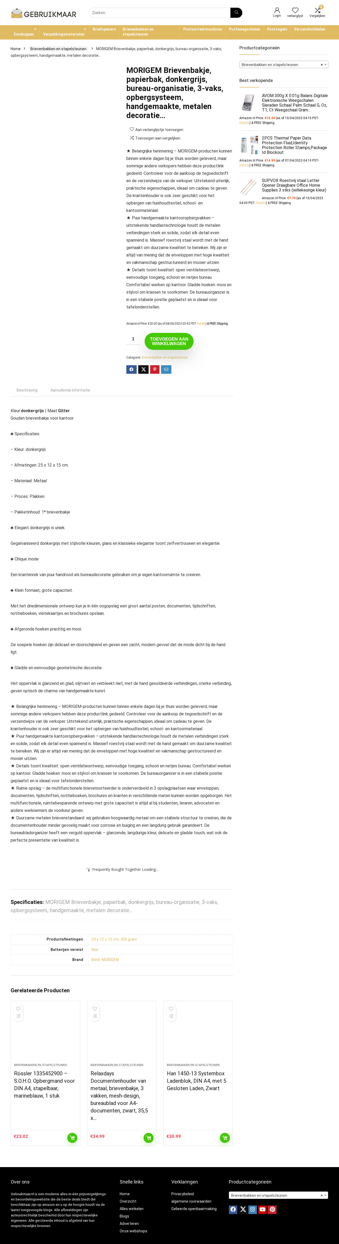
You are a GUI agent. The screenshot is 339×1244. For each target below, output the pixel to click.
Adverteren (129, 1223)
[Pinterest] (272, 1210)
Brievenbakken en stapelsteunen (138, 31)
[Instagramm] (252, 1210)
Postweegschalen (244, 29)
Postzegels (277, 29)
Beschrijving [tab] (27, 390)
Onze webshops (133, 1231)
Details (201, 323)
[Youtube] (262, 1210)
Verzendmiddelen (309, 29)
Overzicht (128, 1201)
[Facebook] (233, 1210)
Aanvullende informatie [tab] (70, 390)
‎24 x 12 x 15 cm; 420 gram (114, 939)
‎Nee (94, 949)
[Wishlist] (295, 11)
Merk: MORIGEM (105, 960)
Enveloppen (24, 34)
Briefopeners (104, 29)
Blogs (124, 1216)
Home (16, 49)
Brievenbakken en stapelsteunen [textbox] (282, 64)
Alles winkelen (132, 1209)
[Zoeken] (236, 13)
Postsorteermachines (202, 29)
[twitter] (243, 1210)
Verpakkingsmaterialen (63, 34)
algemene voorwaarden (191, 1201)
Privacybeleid (182, 1194)
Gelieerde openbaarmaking (194, 1209)
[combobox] (283, 64)
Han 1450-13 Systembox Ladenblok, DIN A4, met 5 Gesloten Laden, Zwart (196, 1080)
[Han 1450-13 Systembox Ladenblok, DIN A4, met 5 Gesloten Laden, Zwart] (198, 1035)
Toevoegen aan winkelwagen (169, 341)
